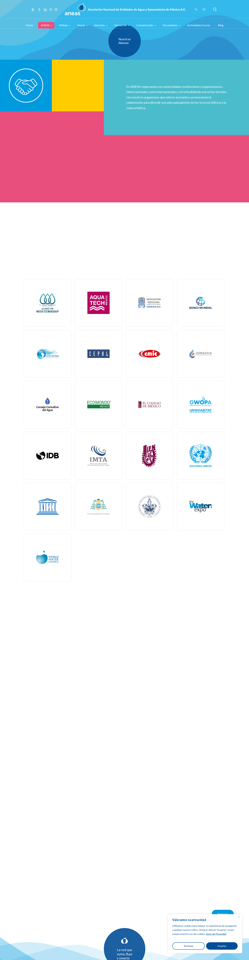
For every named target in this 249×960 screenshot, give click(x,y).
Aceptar (222, 945)
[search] (215, 9)
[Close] (239, 917)
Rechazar (188, 945)
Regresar (223, 913)
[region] (205, 933)
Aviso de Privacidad (216, 933)
